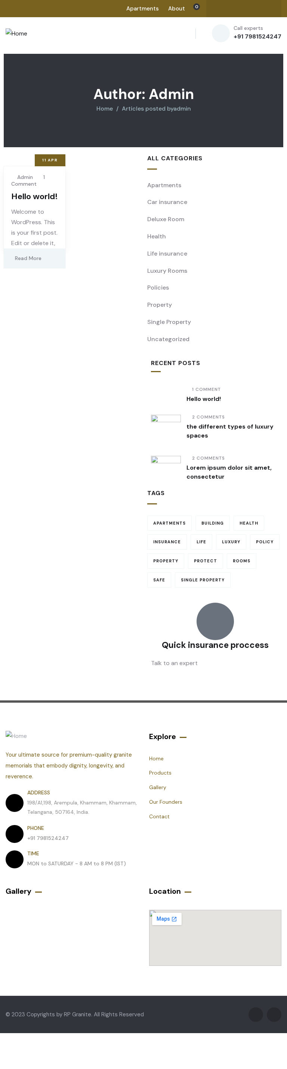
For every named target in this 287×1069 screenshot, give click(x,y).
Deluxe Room (165, 219)
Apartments (164, 185)
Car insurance (167, 202)
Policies (158, 287)
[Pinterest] (265, 8)
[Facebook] (222, 8)
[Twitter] (236, 8)
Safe (159, 580)
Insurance (167, 541)
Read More (28, 258)
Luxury (231, 541)
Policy (265, 541)
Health (156, 236)
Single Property (169, 322)
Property (159, 305)
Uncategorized (168, 339)
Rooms (241, 560)
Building (212, 523)
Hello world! (34, 196)
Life (201, 541)
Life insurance (167, 253)
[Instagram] (251, 8)
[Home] (16, 33)
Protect (205, 560)
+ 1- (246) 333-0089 (179, 681)
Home (104, 108)
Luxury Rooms (167, 271)
